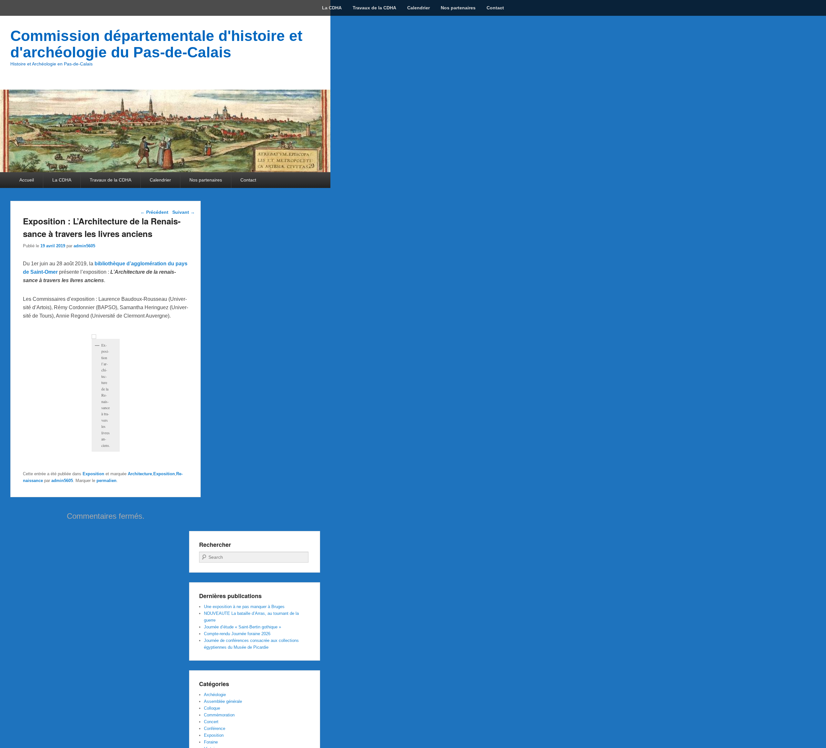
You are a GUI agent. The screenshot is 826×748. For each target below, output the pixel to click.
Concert (211, 721)
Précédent (154, 212)
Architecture (140, 473)
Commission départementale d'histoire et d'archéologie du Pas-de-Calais (156, 44)
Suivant (183, 212)
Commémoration (219, 715)
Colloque (212, 708)
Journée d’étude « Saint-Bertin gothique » (242, 627)
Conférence (214, 728)
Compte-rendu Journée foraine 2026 (237, 633)
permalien (106, 480)
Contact (495, 7)
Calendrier (418, 7)
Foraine (211, 742)
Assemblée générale (223, 701)
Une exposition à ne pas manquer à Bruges (244, 606)
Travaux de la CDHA (374, 7)
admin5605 (84, 245)
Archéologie (215, 694)
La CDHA (332, 7)
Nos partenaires (458, 7)
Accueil (26, 179)
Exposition (93, 473)
